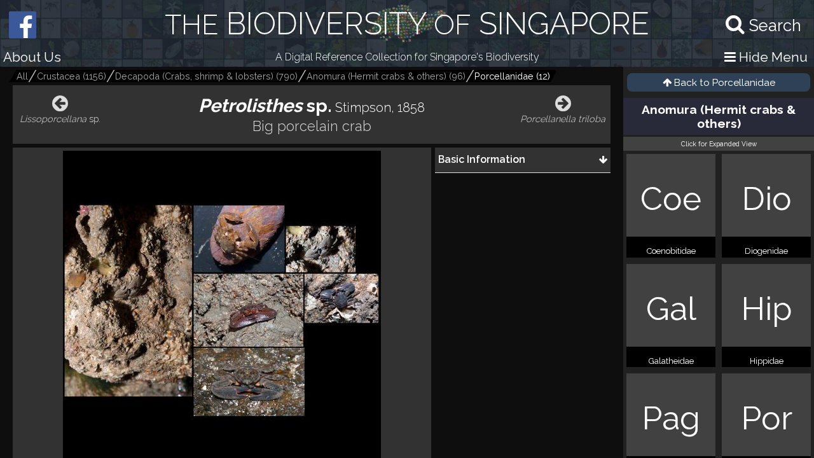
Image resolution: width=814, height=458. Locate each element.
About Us (32, 57)
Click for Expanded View (719, 144)
